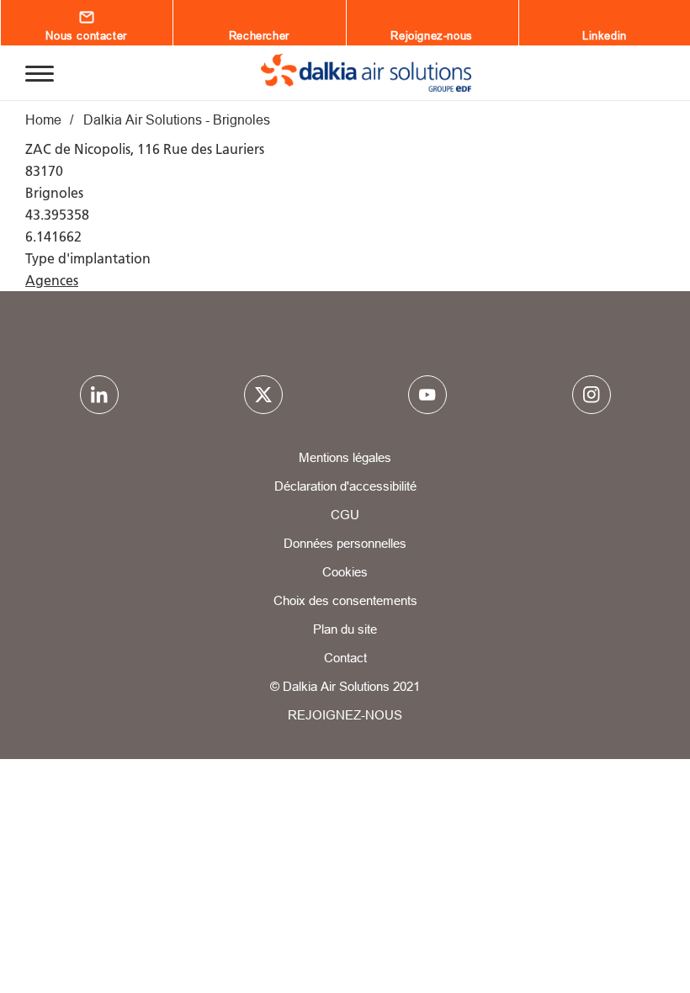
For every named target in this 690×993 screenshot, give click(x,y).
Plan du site (345, 629)
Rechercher (259, 35)
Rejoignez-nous (431, 35)
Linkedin (604, 35)
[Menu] (39, 72)
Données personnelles (345, 543)
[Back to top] (620, 932)
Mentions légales (345, 457)
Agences (51, 280)
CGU (345, 514)
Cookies (345, 572)
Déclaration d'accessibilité (345, 486)
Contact (345, 657)
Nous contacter (85, 35)
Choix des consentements (345, 600)
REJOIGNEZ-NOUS (345, 715)
